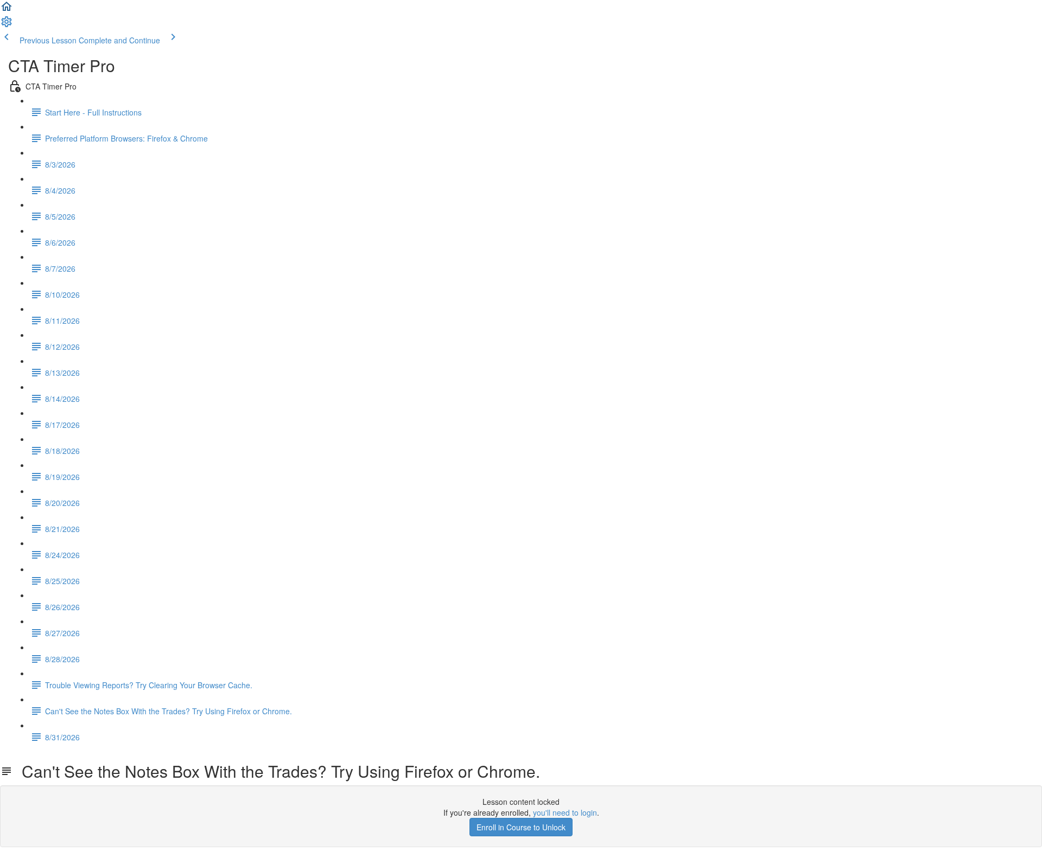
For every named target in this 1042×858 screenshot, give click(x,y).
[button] (6, 9)
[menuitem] (6, 25)
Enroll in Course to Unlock (521, 827)
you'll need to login (565, 812)
